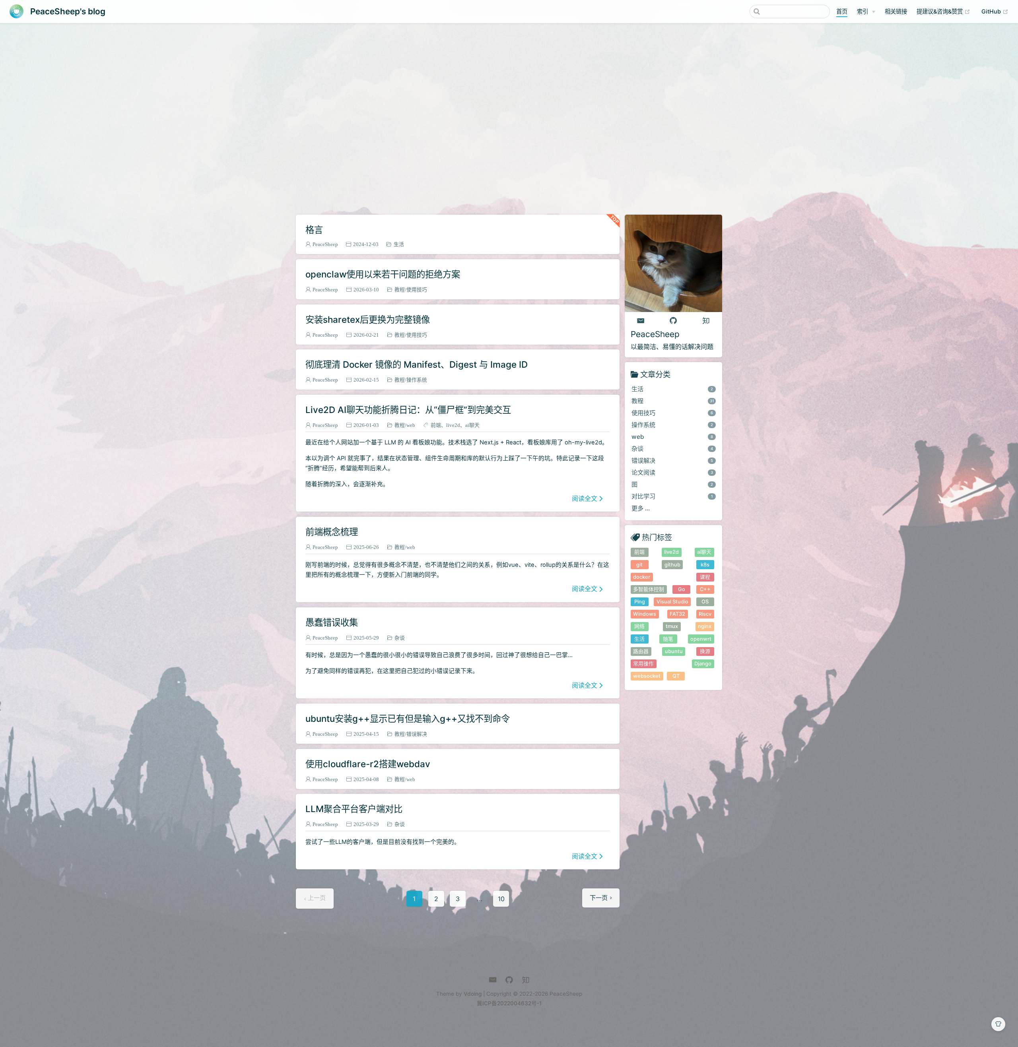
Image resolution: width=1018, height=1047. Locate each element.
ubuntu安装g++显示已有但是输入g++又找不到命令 (407, 718)
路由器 (641, 651)
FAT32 (677, 614)
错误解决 (416, 734)
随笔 (668, 639)
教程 (399, 289)
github (672, 565)
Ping (639, 602)
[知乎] (706, 321)
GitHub (994, 11)
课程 (705, 577)
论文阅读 (672, 472)
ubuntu (674, 651)
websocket (647, 676)
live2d (453, 425)
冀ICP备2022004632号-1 (509, 1003)
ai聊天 (472, 425)
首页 (841, 11)
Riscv (705, 614)
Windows (644, 614)
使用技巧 (416, 289)
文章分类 (655, 374)
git (639, 565)
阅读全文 (584, 498)
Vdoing (473, 994)
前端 (436, 425)
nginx (704, 626)
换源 (705, 651)
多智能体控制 (648, 589)
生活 (399, 244)
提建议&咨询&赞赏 (943, 11)
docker (641, 577)
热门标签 (657, 537)
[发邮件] (641, 321)
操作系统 (416, 379)
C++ (705, 589)
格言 (314, 229)
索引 (862, 11)
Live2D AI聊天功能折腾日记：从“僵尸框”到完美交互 (408, 409)
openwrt (700, 639)
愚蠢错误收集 (331, 622)
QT (676, 676)
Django (702, 664)
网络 (639, 626)
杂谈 (399, 637)
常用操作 (643, 664)
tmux (672, 626)
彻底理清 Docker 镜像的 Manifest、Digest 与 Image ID (416, 364)
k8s (705, 565)
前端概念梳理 (331, 531)
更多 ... (640, 508)
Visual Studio (672, 602)
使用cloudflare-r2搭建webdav (367, 763)
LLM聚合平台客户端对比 (353, 808)
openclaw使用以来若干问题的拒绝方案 (382, 274)
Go (681, 589)
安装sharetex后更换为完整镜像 (367, 319)
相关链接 (896, 11)
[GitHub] (673, 321)
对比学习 (672, 496)
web (410, 425)
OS (705, 602)
